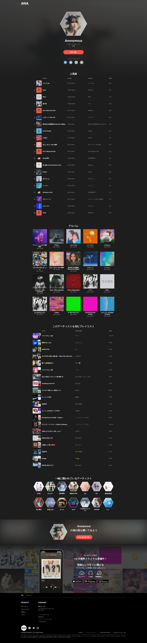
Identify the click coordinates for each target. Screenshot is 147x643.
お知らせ (23, 612)
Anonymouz (29, 595)
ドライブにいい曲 (47, 336)
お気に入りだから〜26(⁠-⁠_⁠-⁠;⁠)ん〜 (51, 431)
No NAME (46, 158)
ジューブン (90, 245)
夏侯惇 (77, 397)
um (76, 349)
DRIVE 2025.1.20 (47, 438)
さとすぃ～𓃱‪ (78, 342)
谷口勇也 (39, 509)
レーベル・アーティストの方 (44, 619)
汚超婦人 (77, 411)
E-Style (44, 458)
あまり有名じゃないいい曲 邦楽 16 (52, 377)
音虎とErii (50, 509)
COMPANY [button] (42, 602)
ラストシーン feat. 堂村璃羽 (95, 199)
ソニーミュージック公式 (81, 417)
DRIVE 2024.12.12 (47, 465)
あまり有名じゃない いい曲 (82, 376)
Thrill (44, 213)
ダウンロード (24, 606)
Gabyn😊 (77, 363)
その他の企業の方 (42, 621)
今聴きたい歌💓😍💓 (48, 445)
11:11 (89, 103)
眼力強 (77, 390)
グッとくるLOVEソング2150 (50, 411)
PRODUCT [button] (25, 602)
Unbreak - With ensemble (40, 291)
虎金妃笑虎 (108, 493)
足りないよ (46, 179)
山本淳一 (77, 431)
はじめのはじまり (39, 312)
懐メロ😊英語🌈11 (48, 363)
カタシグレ (46, 206)
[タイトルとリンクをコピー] (76, 62)
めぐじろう (78, 445)
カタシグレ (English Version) (107, 313)
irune (73, 509)
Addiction (90, 90)
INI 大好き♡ (78, 438)
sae (85, 493)
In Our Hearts (47, 131)
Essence (90, 165)
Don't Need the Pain (49, 110)
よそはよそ (107, 245)
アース (77, 336)
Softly (39, 493)
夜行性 (45, 104)
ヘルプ (23, 614)
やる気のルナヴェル (85, 509)
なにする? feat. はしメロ (40, 268)
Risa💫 (77, 458)
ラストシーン (47, 199)
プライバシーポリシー (91, 632)
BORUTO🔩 (46, 349)
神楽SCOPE (73, 493)
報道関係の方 (41, 617)
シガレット (91, 117)
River (44, 97)
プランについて (25, 609)
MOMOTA (78, 356)
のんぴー (50, 493)
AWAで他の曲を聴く (84, 537)
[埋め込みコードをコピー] (81, 62)
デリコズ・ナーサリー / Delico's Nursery (54, 424)
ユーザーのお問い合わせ (43, 614)
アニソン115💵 (46, 397)
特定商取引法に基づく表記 (120, 632)
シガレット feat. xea (49, 117)
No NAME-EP (91, 158)
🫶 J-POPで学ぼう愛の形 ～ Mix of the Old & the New (58, 356)
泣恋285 (44, 404)
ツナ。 (108, 509)
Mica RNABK (78, 404)
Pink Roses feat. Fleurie (90, 313)
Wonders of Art (47, 192)
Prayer (45, 172)
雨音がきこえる (46, 342)
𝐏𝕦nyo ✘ (77, 383)
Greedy (90, 131)
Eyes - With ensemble (57, 290)
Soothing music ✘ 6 (48, 383)
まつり (62, 509)
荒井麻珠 (62, 493)
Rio (97, 493)
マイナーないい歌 (47, 370)
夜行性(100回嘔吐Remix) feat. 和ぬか (54, 124)
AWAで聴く (73, 52)
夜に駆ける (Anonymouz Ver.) (52, 165)
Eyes (44, 90)
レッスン (45, 185)
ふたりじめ (46, 83)
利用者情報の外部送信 (105, 632)
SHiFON (96, 509)
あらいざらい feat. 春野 (50, 145)
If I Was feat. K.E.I (73, 312)
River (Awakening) (73, 290)
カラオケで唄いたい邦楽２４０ (51, 390)
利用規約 (81, 632)
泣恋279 (44, 452)
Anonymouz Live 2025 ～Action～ (53, 418)
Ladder (45, 138)
